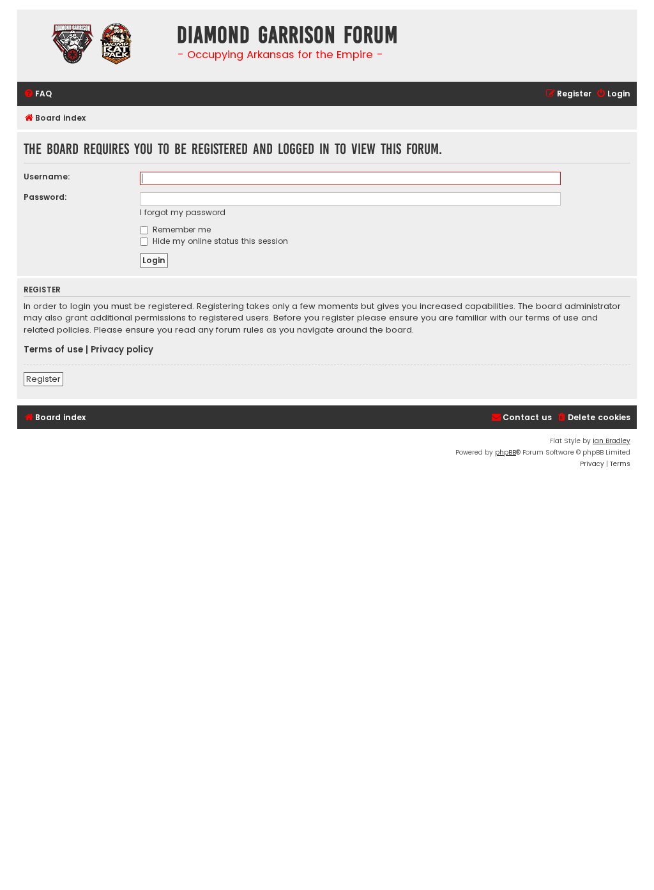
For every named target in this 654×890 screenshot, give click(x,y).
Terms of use (53, 350)
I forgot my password (182, 212)
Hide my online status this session (219, 241)
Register (43, 379)
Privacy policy (122, 350)
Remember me (180, 229)
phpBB (505, 452)
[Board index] (93, 46)
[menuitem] (38, 94)
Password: (45, 197)
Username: (47, 176)
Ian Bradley (611, 441)
